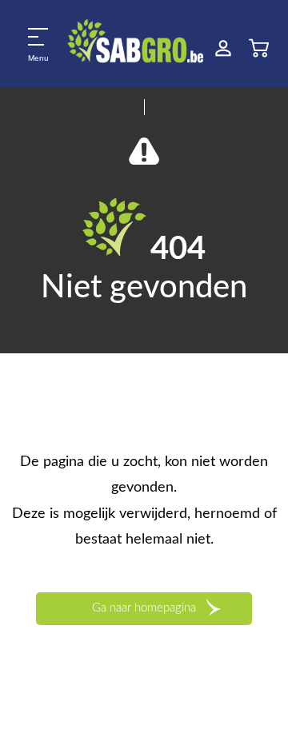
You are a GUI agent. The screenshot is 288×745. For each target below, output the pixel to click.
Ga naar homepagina (144, 608)
